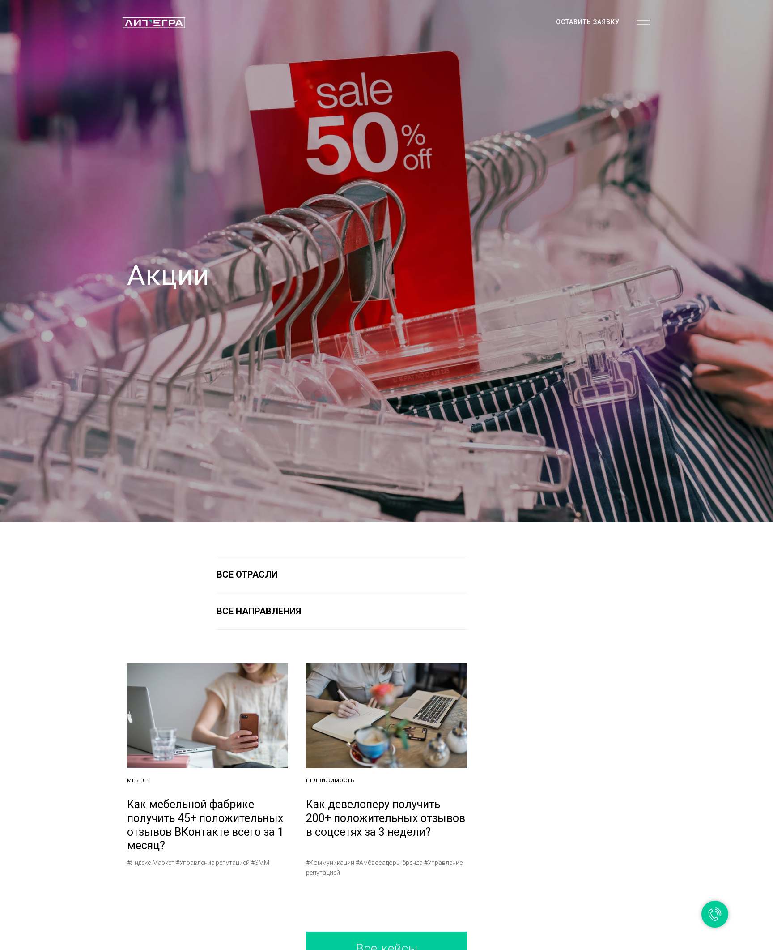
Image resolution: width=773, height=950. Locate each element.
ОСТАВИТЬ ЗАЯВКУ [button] (588, 22)
